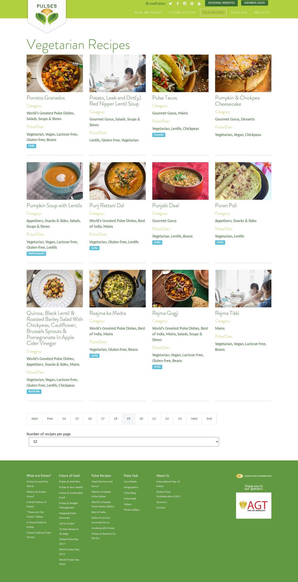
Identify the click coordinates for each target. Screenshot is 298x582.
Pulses (47, 17)
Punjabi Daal (165, 205)
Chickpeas (191, 129)
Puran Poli (226, 205)
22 (167, 418)
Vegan (50, 135)
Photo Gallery (132, 509)
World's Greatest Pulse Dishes (50, 113)
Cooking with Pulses (103, 528)
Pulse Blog (130, 493)
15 (77, 418)
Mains (183, 113)
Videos (128, 504)
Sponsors (161, 502)
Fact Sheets (130, 481)
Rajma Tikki (227, 313)
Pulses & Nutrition (69, 481)
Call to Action (67, 523)
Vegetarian (35, 135)
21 (154, 418)
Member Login (254, 3)
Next (194, 418)
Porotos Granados (46, 97)
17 (102, 418)
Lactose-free (67, 135)
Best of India (99, 512)
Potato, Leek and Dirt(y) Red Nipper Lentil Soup (115, 100)
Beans (51, 140)
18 (115, 418)
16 (90, 418)
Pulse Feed (130, 498)
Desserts (248, 119)
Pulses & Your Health (71, 487)
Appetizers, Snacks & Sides (47, 221)
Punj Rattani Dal (106, 205)
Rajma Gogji (165, 313)
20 (141, 418)
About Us (261, 12)
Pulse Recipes (213, 12)
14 (64, 418)
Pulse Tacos (164, 97)
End (209, 418)
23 (180, 418)
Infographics (131, 487)
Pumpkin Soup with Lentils (54, 205)
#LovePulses (155, 4)
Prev (50, 418)
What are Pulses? (148, 12)
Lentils (94, 140)
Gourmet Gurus (101, 119)
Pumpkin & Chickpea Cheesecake (237, 100)
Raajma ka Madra (107, 313)
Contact (160, 507)
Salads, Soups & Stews (44, 119)
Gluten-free (36, 140)
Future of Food (182, 12)
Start (34, 418)
